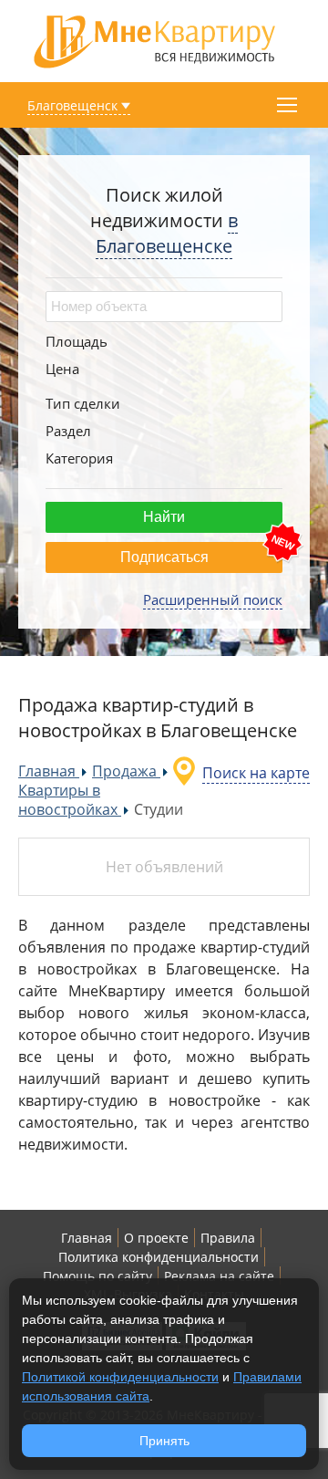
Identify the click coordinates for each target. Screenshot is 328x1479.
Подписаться (164, 557)
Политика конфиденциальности (158, 1256)
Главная (86, 1237)
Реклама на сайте (219, 1276)
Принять (164, 1440)
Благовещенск (72, 105)
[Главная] (154, 39)
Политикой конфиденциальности (120, 1377)
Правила (227, 1237)
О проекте (156, 1237)
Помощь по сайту (97, 1276)
